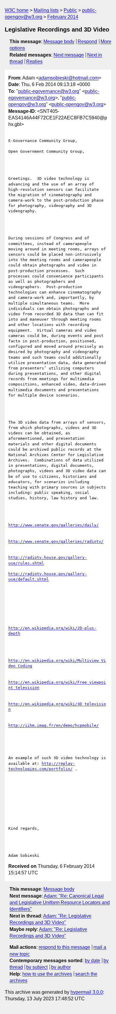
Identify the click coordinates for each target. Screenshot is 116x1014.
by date (92, 960)
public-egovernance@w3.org (48, 91)
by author (61, 967)
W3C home (17, 10)
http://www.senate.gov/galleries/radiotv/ (56, 541)
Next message (69, 54)
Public (70, 10)
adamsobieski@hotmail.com (68, 77)
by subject (37, 967)
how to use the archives (47, 973)
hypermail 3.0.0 (86, 992)
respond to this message (64, 947)
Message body (58, 41)
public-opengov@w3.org (77, 104)
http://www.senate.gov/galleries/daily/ (53, 525)
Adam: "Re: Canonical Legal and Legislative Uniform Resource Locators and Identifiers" (60, 902)
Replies (34, 61)
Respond (87, 41)
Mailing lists (46, 10)
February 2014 (62, 16)
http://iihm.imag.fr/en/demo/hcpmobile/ (53, 725)
